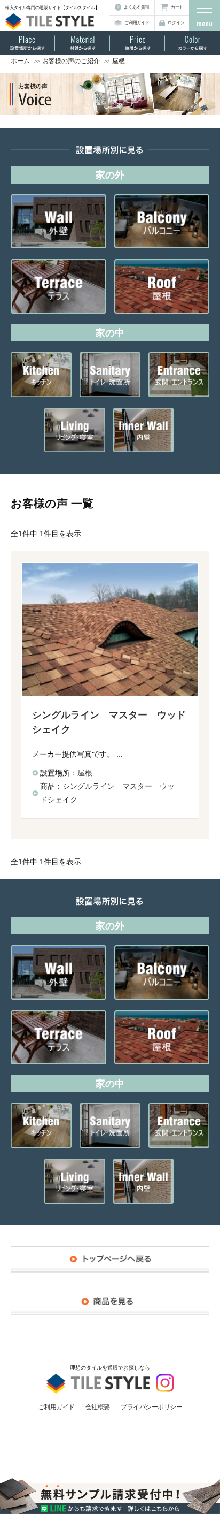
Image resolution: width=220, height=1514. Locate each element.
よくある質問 (136, 7)
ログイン (176, 22)
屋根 (84, 773)
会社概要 (97, 1407)
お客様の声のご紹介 (71, 61)
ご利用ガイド (137, 22)
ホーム (20, 61)
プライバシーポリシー (151, 1407)
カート (177, 7)
